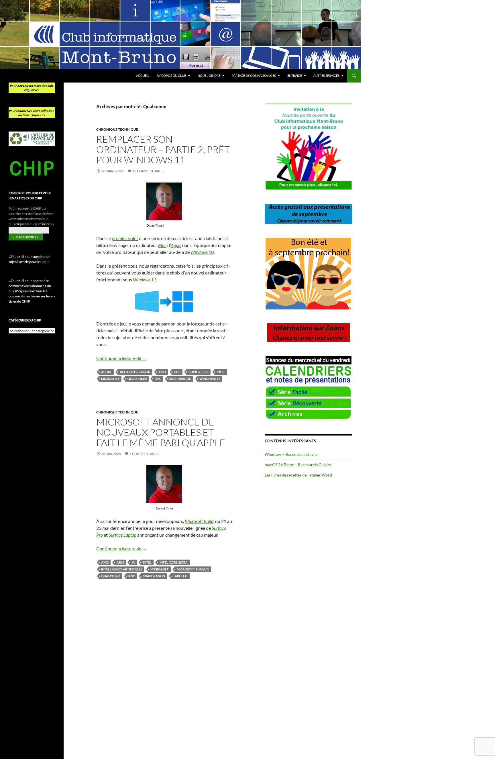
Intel (221, 372)
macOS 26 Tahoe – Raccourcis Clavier (298, 464)
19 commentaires (148, 171)
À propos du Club (171, 75)
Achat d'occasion (135, 372)
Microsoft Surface (193, 569)
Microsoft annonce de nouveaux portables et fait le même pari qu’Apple (160, 432)
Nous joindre (209, 75)
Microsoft (110, 379)
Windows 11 (209, 379)
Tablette (180, 576)
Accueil (142, 75)
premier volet (125, 238)
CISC (177, 372)
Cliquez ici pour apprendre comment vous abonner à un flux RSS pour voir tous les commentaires (32, 291)
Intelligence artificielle (121, 569)
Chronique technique (117, 129)
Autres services (326, 75)
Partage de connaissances (254, 75)
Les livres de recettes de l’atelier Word (298, 474)
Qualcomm (137, 379)
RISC (158, 379)
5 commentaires (144, 454)
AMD (162, 372)
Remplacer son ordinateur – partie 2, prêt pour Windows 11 (163, 149)
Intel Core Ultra (174, 562)
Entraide (294, 75)
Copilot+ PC (198, 372)
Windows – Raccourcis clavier (291, 454)
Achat (106, 372)
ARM (120, 562)
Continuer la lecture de (121, 358)
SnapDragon (180, 379)
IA (133, 562)
